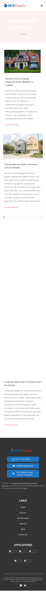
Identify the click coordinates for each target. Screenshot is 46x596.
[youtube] (21, 585)
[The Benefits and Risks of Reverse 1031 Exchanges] (23, 146)
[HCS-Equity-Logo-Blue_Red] (14, 4)
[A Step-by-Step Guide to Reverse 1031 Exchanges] (23, 296)
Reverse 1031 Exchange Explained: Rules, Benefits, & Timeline (19, 82)
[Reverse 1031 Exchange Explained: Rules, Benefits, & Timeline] (22, 61)
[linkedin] (25, 585)
